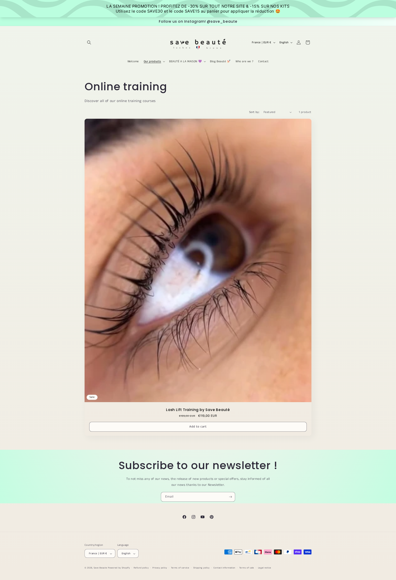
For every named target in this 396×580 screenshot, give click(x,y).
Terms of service (180, 567)
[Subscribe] (230, 497)
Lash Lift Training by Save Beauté (198, 410)
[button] (89, 42)
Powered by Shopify (119, 568)
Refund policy (141, 567)
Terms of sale (246, 567)
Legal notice (264, 567)
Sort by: (254, 112)
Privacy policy (159, 567)
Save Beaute (100, 568)
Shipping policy (201, 567)
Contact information (224, 567)
